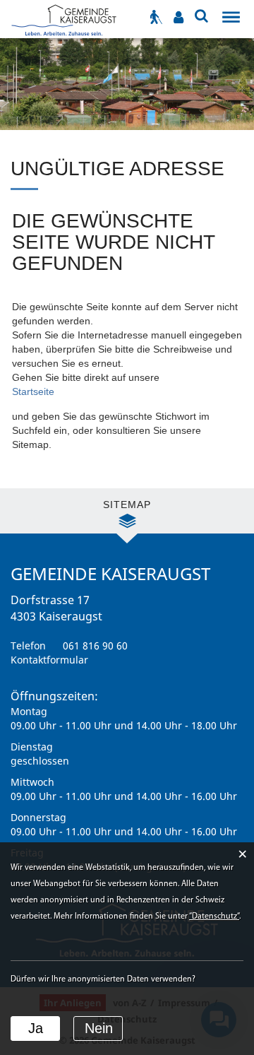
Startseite (33, 391)
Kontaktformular (49, 659)
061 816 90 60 (95, 645)
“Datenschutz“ (214, 916)
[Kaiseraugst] (63, 19)
